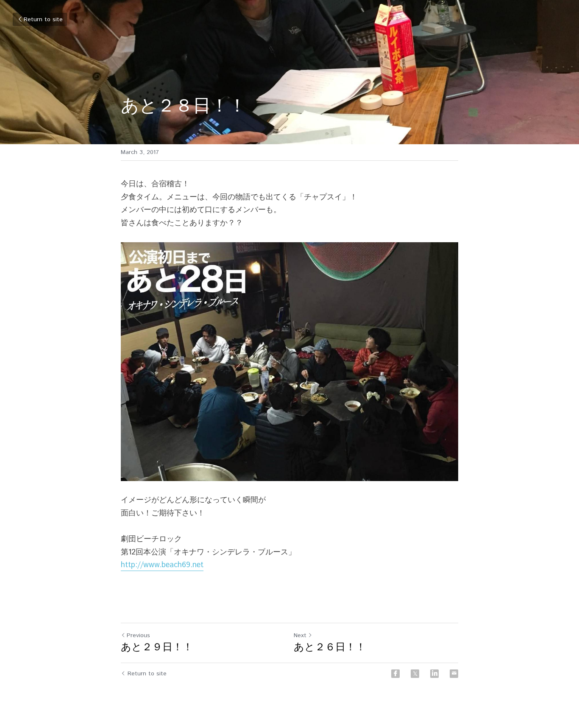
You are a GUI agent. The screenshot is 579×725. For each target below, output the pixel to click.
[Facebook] (395, 673)
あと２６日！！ (330, 647)
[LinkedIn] (434, 673)
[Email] (454, 673)
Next (300, 635)
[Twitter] (415, 673)
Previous (138, 635)
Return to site (43, 19)
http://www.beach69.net (162, 565)
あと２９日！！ (157, 647)
